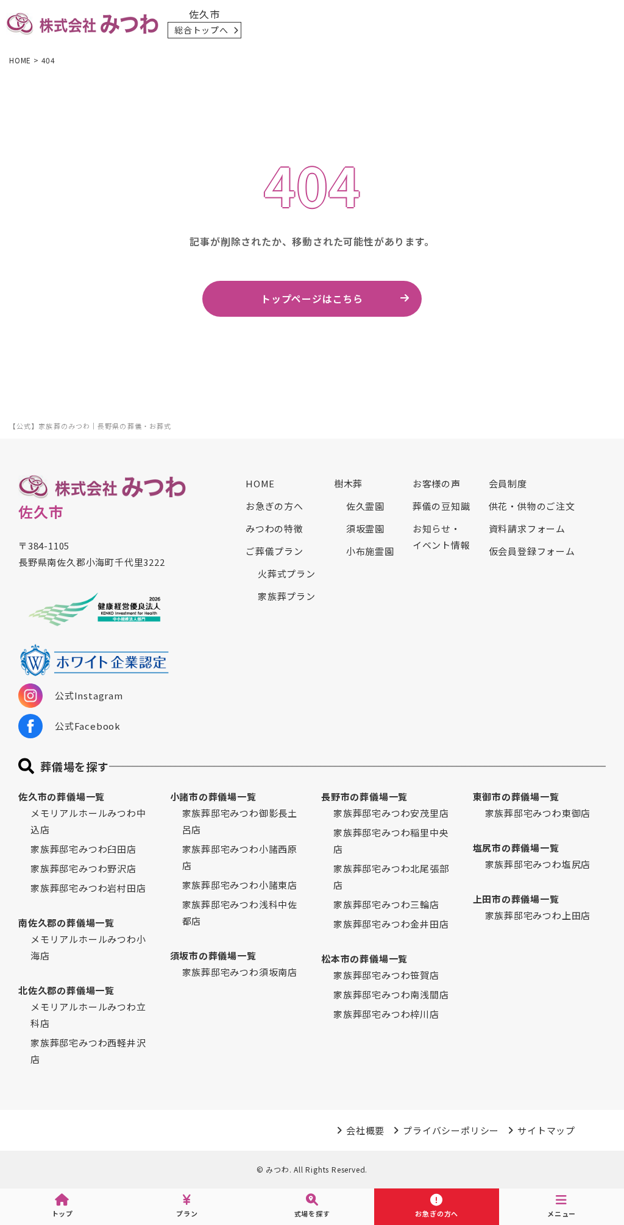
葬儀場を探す (74, 766)
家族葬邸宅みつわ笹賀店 (386, 975)
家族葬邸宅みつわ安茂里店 (391, 813)
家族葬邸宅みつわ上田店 (538, 915)
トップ (62, 1213)
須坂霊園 (365, 528)
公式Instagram (89, 695)
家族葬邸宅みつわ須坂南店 (240, 972)
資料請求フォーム (527, 528)
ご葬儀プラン (274, 551)
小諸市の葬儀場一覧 (213, 796)
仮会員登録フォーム (532, 551)
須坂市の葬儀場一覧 (213, 955)
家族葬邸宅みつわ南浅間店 (391, 994)
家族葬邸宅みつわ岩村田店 (88, 887)
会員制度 (508, 483)
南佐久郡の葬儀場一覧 (66, 922)
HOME (260, 483)
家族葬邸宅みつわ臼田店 (83, 848)
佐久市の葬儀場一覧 (61, 796)
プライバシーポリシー (451, 1130)
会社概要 (365, 1130)
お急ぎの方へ (274, 506)
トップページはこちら (312, 298)
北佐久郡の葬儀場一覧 (66, 990)
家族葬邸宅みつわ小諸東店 (240, 884)
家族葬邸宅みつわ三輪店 (386, 904)
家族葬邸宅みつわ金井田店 (391, 923)
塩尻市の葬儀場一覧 (516, 847)
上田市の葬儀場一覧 (516, 898)
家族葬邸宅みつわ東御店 (538, 813)
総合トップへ (201, 30)
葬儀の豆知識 (441, 506)
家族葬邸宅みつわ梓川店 (386, 1014)
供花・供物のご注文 (532, 506)
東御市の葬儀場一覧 (516, 796)
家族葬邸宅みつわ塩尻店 (538, 864)
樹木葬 (348, 483)
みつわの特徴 (274, 528)
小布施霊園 (370, 551)
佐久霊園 (365, 506)
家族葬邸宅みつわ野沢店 (83, 868)
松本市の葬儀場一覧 (364, 958)
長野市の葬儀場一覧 (364, 796)
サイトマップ (546, 1130)
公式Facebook (88, 725)
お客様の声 (437, 483)
